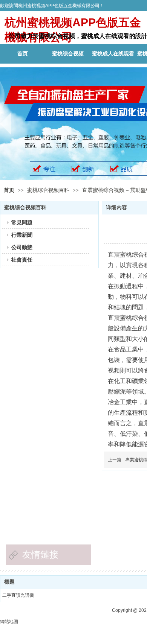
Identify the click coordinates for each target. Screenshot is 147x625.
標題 (9, 582)
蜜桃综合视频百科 (49, 190)
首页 (9, 190)
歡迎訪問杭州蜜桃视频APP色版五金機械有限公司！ (52, 5)
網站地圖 (9, 621)
